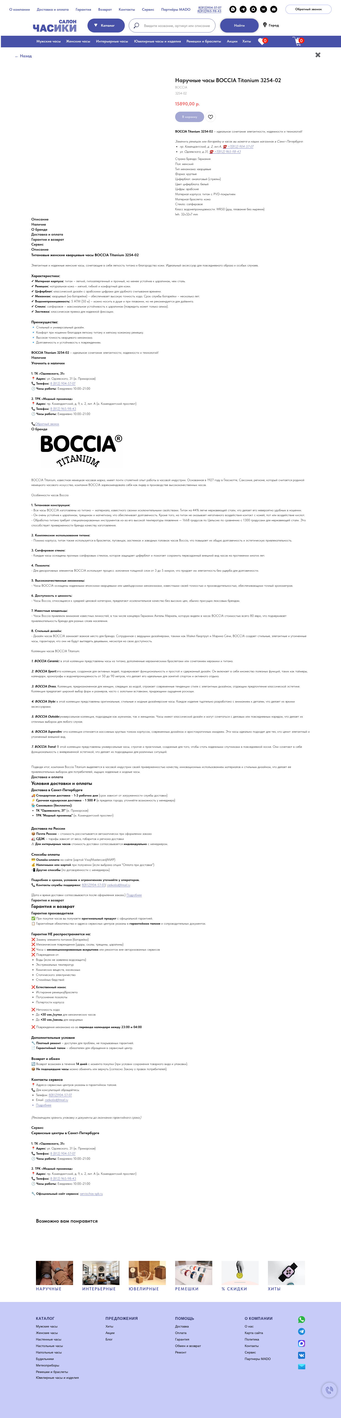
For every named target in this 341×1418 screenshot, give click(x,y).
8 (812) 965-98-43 (63, 409)
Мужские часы (48, 41)
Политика (252, 1339)
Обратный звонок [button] (47, 424)
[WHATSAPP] (232, 9)
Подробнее (134, 895)
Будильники (45, 1359)
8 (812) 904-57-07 (62, 383)
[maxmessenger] (253, 9)
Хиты (246, 41)
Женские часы (78, 41)
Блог (109, 1339)
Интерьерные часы (112, 41)
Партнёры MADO (175, 9)
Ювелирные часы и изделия (157, 41)
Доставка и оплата (53, 9)
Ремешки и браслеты (204, 41)
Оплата (181, 1333)
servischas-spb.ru (91, 1193)
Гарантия (83, 9)
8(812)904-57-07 (93, 885)
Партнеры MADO (258, 1359)
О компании (19, 9)
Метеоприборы (47, 1365)
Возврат (105, 9)
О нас (249, 1326)
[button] (308, 9)
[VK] (263, 9)
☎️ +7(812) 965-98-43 (225, 151)
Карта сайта (254, 1333)
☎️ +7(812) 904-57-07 (238, 146)
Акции (232, 41)
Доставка (182, 1326)
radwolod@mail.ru (118, 885)
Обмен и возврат (188, 1346)
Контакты (127, 9)
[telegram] (243, 9)
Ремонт (180, 1352)
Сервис (148, 9)
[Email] (273, 9)
